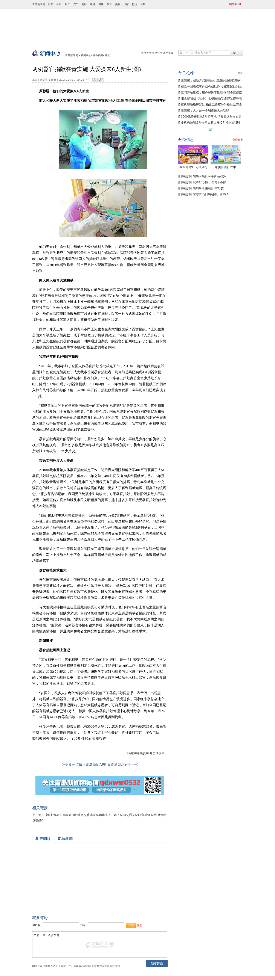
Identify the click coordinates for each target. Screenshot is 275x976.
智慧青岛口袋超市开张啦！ (210, 194)
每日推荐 (186, 73)
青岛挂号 (157, 52)
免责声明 (146, 753)
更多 (240, 73)
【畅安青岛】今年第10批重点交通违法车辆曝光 (76, 815)
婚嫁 (126, 4)
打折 (134, 4)
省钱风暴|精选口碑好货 (208, 188)
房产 (67, 4)
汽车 (75, 4)
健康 (101, 4)
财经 (84, 4)
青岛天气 (146, 52)
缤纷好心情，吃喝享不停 (209, 182)
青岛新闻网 (38, 4)
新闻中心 (86, 55)
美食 (117, 4)
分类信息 (186, 139)
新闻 (50, 4)
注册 (139, 925)
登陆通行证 (235, 4)
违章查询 (168, 52)
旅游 (92, 4)
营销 (142, 4)
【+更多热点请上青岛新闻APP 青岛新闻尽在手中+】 (100, 764)
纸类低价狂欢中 (225, 167)
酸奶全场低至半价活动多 (209, 176)
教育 (109, 4)
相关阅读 (43, 838)
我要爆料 (133, 753)
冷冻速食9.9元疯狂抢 (193, 167)
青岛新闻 (98, 55)
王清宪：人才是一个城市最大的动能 (205, 110)
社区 (59, 4)
